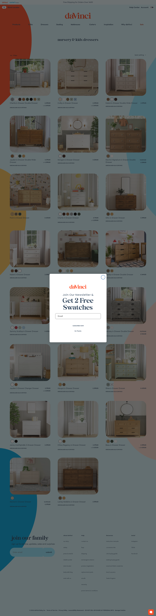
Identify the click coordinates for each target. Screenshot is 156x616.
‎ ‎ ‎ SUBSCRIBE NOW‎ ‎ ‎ (78, 326)
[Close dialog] (103, 277)
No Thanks (78, 331)
